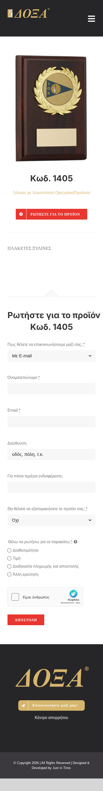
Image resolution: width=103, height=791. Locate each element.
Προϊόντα (82, 193)
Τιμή (16, 558)
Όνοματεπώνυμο (24, 377)
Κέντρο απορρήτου (51, 717)
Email (14, 410)
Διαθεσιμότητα (25, 550)
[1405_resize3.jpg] (52, 109)
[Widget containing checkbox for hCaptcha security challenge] (45, 596)
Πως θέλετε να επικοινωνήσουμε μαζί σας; (46, 344)
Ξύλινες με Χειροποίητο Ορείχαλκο (43, 193)
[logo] (29, 10)
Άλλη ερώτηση (25, 574)
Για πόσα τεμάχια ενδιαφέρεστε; (35, 476)
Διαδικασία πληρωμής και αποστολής (46, 566)
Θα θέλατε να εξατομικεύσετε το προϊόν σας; (47, 509)
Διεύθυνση (17, 443)
